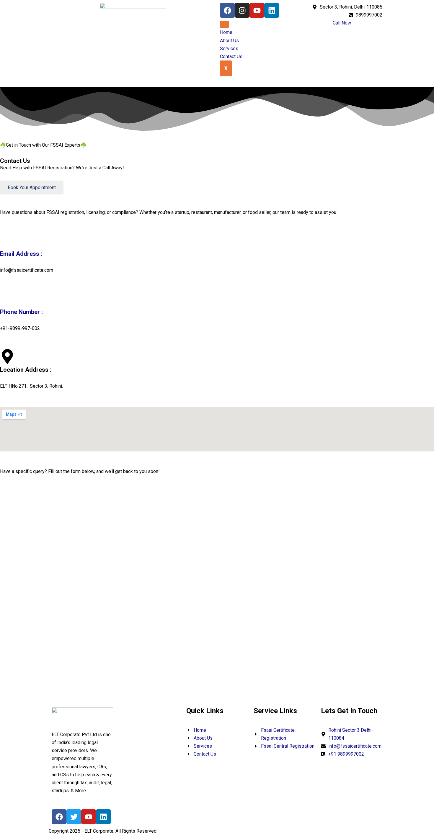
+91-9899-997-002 (20, 328)
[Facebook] (227, 10)
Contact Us (231, 56)
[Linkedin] (271, 10)
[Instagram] (242, 10)
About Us (229, 40)
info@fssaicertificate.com (26, 270)
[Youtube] (256, 10)
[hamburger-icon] (224, 24)
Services (229, 48)
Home (226, 32)
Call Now (342, 23)
